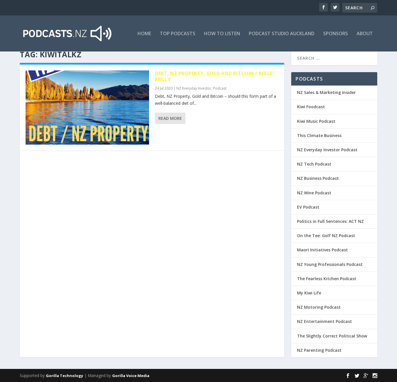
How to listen (222, 34)
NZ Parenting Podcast (319, 350)
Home (144, 34)
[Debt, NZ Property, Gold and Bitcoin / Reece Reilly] (87, 107)
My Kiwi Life (309, 293)
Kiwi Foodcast (311, 106)
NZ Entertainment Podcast (324, 321)
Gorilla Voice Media (130, 375)
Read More (170, 118)
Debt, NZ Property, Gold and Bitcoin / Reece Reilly (214, 76)
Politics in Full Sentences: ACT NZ (330, 221)
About (365, 34)
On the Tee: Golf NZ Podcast (326, 235)
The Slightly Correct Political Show (332, 336)
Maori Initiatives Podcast (322, 250)
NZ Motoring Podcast (319, 307)
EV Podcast (308, 207)
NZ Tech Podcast (314, 164)
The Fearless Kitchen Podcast (326, 278)
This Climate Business (319, 135)
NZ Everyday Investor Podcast (327, 149)
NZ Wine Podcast (314, 193)
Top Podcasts (177, 34)
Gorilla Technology (64, 375)
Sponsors (335, 34)
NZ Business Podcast (318, 178)
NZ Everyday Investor (193, 88)
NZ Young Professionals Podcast (330, 264)
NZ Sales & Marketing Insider (326, 92)
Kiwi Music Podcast (316, 121)
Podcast (219, 88)
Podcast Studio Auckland (281, 34)
